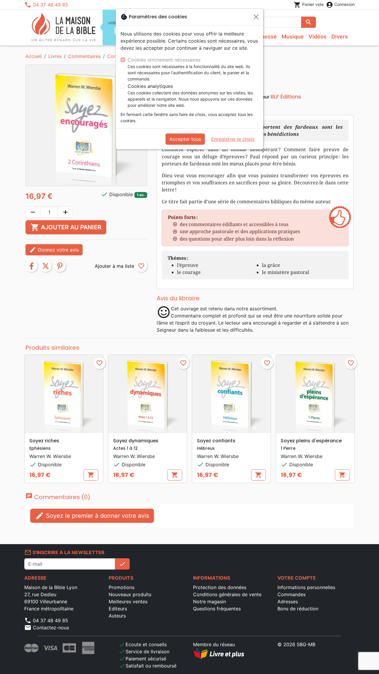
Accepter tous (185, 139)
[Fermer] (256, 17)
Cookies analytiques (150, 86)
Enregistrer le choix (233, 139)
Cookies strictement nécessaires (164, 60)
